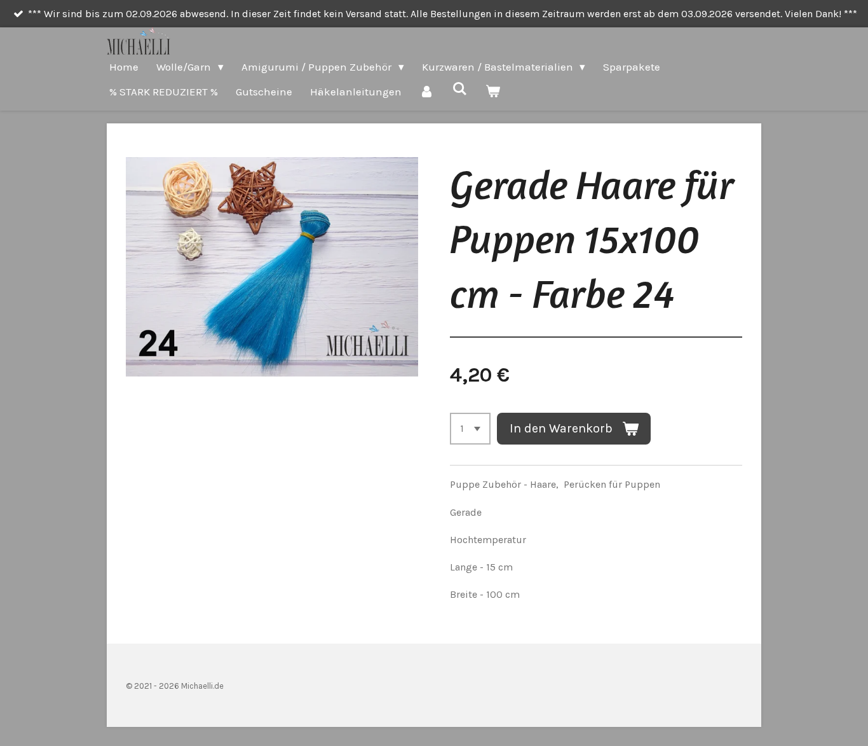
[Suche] (460, 89)
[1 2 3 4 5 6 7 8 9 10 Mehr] (470, 429)
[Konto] (427, 91)
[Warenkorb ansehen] (493, 91)
